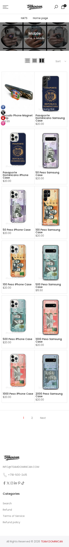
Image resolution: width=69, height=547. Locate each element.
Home (28, 38)
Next (43, 418)
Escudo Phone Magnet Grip (18, 117)
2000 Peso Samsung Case (49, 395)
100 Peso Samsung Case (48, 231)
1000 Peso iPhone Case (18, 394)
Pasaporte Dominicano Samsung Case (50, 118)
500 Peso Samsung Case (48, 286)
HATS (24, 18)
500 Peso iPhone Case (17, 339)
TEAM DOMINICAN (52, 541)
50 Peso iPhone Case (17, 230)
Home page (40, 18)
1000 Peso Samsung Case (49, 340)
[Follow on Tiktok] (22, 483)
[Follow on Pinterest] (19, 483)
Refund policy (11, 522)
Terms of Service (14, 516)
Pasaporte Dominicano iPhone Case (15, 175)
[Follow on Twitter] (8, 483)
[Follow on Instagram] (11, 483)
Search (7, 503)
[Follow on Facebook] (4, 483)
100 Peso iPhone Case (17, 284)
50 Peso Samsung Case (47, 174)
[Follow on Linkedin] (15, 483)
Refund (7, 510)
